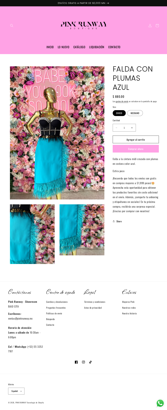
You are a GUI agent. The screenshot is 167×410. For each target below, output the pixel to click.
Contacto (50, 324)
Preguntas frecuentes (56, 307)
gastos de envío (122, 101)
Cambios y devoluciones (57, 301)
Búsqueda (50, 319)
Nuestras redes (129, 307)
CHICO (119, 113)
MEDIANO (135, 113)
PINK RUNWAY (20, 402)
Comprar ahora (135, 149)
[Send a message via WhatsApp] (160, 403)
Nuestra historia (129, 313)
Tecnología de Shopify (35, 402)
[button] (11, 25)
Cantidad (116, 120)
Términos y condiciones (94, 301)
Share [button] (119, 221)
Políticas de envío (54, 313)
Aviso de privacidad (93, 307)
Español (15, 391)
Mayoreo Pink (128, 301)
